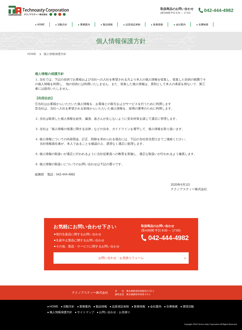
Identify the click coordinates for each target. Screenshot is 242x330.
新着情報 (157, 24)
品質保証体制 (131, 24)
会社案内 (180, 24)
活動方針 (61, 24)
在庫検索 (202, 24)
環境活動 (187, 306)
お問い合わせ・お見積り (113, 312)
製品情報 (107, 24)
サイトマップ (84, 312)
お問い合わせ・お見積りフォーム (121, 258)
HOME (40, 24)
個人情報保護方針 (59, 312)
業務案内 (84, 24)
